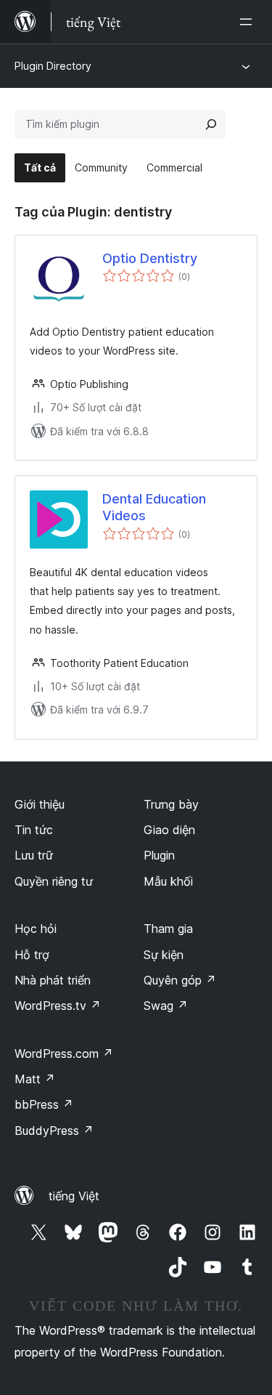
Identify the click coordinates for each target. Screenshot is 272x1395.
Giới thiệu (40, 804)
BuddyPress (54, 1130)
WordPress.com (64, 1053)
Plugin (159, 855)
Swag (166, 1005)
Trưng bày (171, 804)
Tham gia (168, 928)
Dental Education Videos (154, 507)
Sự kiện (164, 954)
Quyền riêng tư (54, 881)
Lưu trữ (34, 855)
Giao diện (169, 829)
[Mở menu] (249, 22)
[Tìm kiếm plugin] (211, 124)
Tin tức (34, 829)
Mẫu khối (168, 881)
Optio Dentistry (149, 258)
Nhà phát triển (53, 980)
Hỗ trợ (32, 954)
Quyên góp (180, 980)
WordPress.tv (58, 1005)
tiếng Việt (74, 1196)
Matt (35, 1079)
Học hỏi (36, 928)
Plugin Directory (53, 66)
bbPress (44, 1104)
